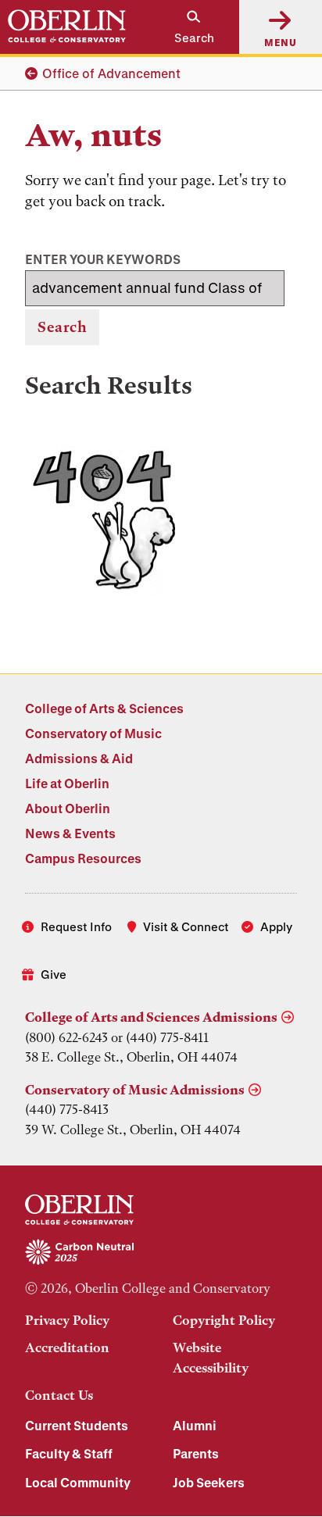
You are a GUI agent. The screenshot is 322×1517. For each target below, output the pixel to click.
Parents (196, 1453)
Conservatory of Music (93, 733)
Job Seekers (209, 1482)
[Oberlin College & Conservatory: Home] (67, 26)
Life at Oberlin (67, 783)
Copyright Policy (224, 1320)
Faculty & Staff (69, 1453)
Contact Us (59, 1395)
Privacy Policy (67, 1320)
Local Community (78, 1482)
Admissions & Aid (79, 758)
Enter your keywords (103, 259)
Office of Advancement (111, 73)
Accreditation (67, 1347)
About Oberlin (67, 808)
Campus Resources (83, 858)
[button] (186, 27)
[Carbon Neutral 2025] (161, 1253)
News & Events (70, 833)
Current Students (76, 1425)
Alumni (194, 1425)
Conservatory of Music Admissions (135, 1090)
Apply (276, 926)
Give (53, 974)
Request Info (76, 926)
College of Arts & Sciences (104, 708)
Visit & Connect (186, 926)
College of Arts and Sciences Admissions (151, 1017)
